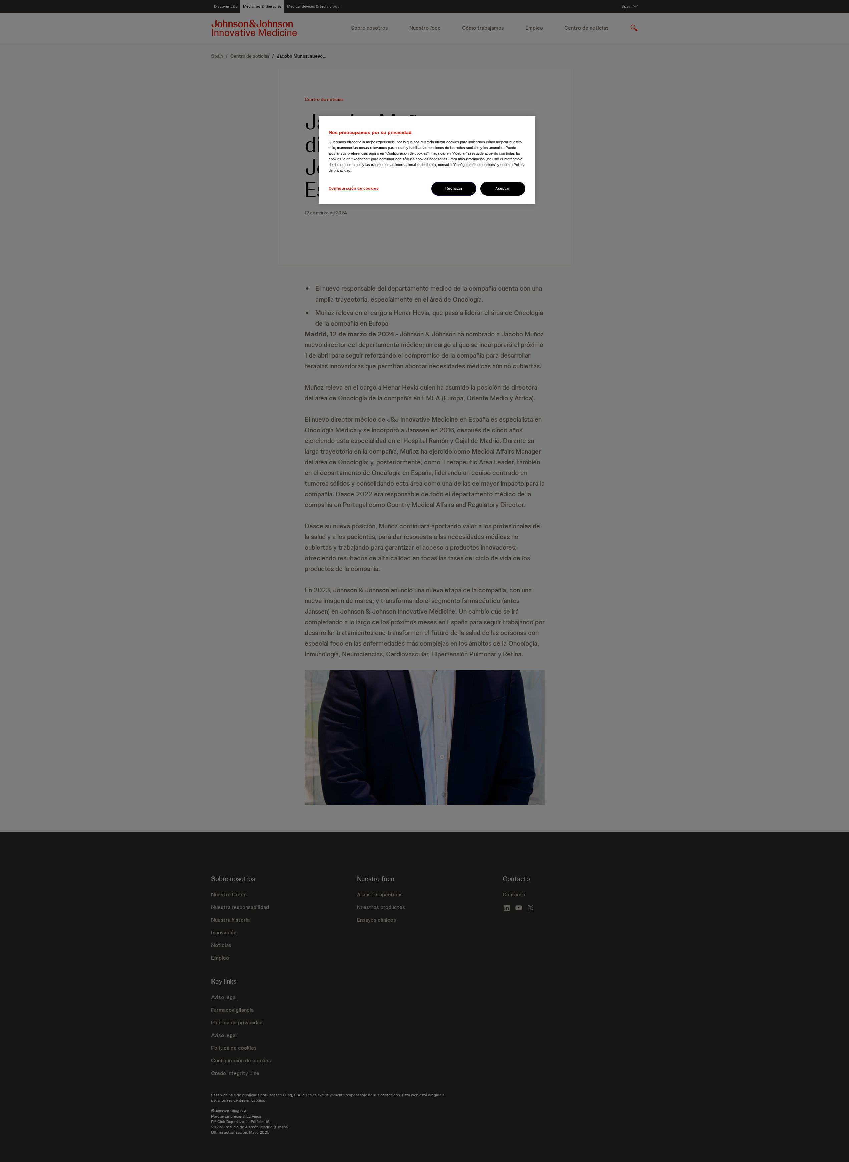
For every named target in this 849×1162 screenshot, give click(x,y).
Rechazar (454, 188)
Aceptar (502, 188)
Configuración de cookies (354, 188)
